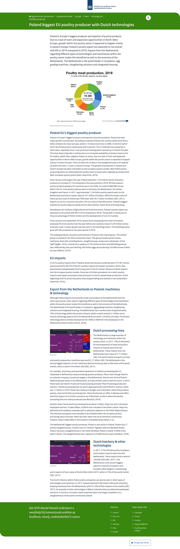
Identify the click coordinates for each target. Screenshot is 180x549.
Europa (78, 16)
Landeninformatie (64, 16)
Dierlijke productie (37, 19)
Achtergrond (97, 16)
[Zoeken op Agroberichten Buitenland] (148, 17)
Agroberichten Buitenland (42, 16)
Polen (86, 16)
